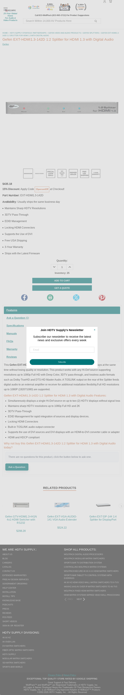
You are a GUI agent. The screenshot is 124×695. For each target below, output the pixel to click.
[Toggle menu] (5, 8)
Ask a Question (17, 318)
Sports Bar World (12, 667)
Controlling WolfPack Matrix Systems (85, 567)
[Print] (50, 297)
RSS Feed (7, 617)
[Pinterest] (102, 297)
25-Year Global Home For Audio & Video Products (10, 16)
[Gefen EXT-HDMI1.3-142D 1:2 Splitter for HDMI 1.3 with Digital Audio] (28, 173)
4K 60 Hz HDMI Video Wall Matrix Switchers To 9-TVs (91, 582)
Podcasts (7, 605)
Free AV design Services (15, 579)
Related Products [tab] (59, 488)
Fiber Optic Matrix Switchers (18, 650)
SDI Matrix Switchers (13, 663)
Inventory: (62, 273)
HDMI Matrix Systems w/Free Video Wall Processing (92, 595)
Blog (5, 558)
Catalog (6, 567)
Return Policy (69, 675)
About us (7, 554)
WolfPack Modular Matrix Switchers (84, 558)
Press (5, 609)
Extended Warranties (14, 575)
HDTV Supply (9, 654)
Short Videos (9, 621)
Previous (2, 506)
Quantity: (62, 260)
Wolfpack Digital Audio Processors (83, 554)
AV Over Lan (8, 642)
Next (121, 506)
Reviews (6, 613)
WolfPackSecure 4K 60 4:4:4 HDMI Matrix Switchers (91, 571)
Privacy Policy (55, 675)
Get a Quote (62, 288)
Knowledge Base (11, 600)
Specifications (15, 325)
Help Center (9, 588)
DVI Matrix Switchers (13, 646)
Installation (9, 592)
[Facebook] (24, 297)
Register (19, 626)
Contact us (8, 571)
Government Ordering (14, 584)
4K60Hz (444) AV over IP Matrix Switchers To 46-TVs (90, 587)
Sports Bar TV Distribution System (83, 563)
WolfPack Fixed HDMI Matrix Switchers (85, 591)
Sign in (6, 626)
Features (11, 310)
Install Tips (8, 596)
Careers (7, 563)
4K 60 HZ (6, 637)
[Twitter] (76, 297)
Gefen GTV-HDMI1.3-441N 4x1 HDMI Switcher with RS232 (21, 519)
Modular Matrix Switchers (17, 658)
